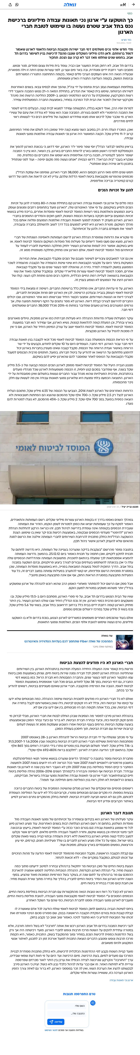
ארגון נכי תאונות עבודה (121, 980)
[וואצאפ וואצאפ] (17, 4)
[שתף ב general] (10, 4)
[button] (123, 4)
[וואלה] (70, 4)
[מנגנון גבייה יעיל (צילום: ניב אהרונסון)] (70, 460)
